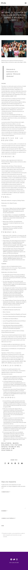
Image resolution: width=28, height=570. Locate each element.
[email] (22, 463)
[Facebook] (11, 560)
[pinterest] (15, 463)
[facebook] (5, 463)
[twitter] (8, 463)
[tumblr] (18, 463)
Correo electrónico (8, 518)
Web (2, 526)
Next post (21, 468)
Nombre (4, 511)
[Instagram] (17, 560)
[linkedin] (12, 463)
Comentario (5, 492)
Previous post (8, 468)
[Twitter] (14, 560)
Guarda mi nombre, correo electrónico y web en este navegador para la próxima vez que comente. (14, 535)
